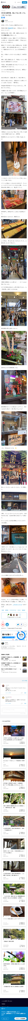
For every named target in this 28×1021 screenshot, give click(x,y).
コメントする (23, 713)
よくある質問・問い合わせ (7, 1001)
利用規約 (3, 1003)
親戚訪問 (10, 28)
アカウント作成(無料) (20, 1018)
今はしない (5, 1018)
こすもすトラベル (17, 604)
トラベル (3, 10)
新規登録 (24, 2)
